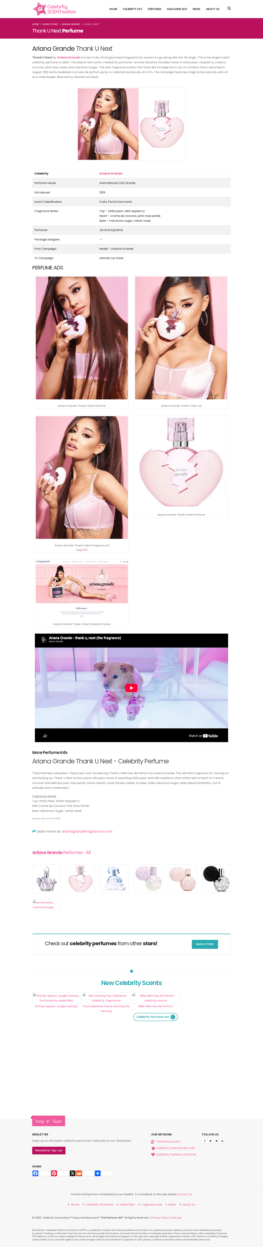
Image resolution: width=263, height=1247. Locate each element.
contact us (184, 1194)
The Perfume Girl (168, 1142)
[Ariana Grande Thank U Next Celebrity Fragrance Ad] (82, 338)
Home (113, 9)
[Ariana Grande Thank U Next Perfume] (181, 462)
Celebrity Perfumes (99, 1204)
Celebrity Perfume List (152, 1017)
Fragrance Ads (151, 1204)
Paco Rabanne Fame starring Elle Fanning (106, 1008)
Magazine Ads (177, 9)
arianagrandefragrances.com (87, 831)
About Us (213, 9)
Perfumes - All (61, 852)
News (196, 9)
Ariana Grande (71, 24)
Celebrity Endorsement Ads (175, 1148)
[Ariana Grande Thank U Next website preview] (82, 589)
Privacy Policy (160, 1217)
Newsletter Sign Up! (49, 1150)
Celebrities (127, 1204)
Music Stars (50, 24)
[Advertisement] (205, 1046)
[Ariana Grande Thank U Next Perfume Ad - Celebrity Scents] (82, 477)
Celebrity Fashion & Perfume (176, 1154)
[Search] (229, 8)
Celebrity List (132, 9)
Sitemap (176, 1217)
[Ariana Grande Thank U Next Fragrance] (181, 338)
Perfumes (154, 9)
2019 (84, 550)
